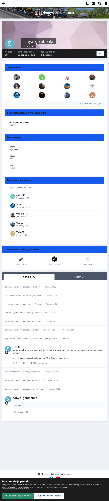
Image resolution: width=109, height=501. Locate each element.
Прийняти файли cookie (19, 495)
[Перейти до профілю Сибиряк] (16, 86)
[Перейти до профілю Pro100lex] (42, 95)
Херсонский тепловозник (46, 330)
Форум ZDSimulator (59, 13)
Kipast (37, 287)
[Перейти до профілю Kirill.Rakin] (42, 77)
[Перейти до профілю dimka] (67, 86)
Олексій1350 (22, 214)
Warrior (19, 223)
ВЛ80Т (16, 347)
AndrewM (20, 195)
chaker (42, 350)
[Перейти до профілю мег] (92, 86)
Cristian (8, 295)
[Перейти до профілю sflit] (16, 77)
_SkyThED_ (39, 389)
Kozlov (8, 371)
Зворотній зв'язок (62, 474)
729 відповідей (39, 363)
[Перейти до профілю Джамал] (92, 77)
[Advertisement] (54, 447)
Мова (43, 474)
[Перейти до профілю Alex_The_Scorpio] (42, 86)
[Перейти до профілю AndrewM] (12, 196)
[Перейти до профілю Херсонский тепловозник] (92, 95)
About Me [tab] (80, 277)
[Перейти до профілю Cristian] (67, 95)
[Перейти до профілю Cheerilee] (67, 77)
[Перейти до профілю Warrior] (12, 224)
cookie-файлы (22, 484)
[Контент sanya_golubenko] (100, 53)
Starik (19, 204)
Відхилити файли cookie (49, 495)
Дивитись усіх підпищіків (91, 104)
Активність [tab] (29, 277)
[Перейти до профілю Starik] (16, 95)
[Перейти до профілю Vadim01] (12, 233)
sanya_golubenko (13, 287)
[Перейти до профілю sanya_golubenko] (8, 349)
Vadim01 (20, 232)
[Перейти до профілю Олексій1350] (12, 215)
